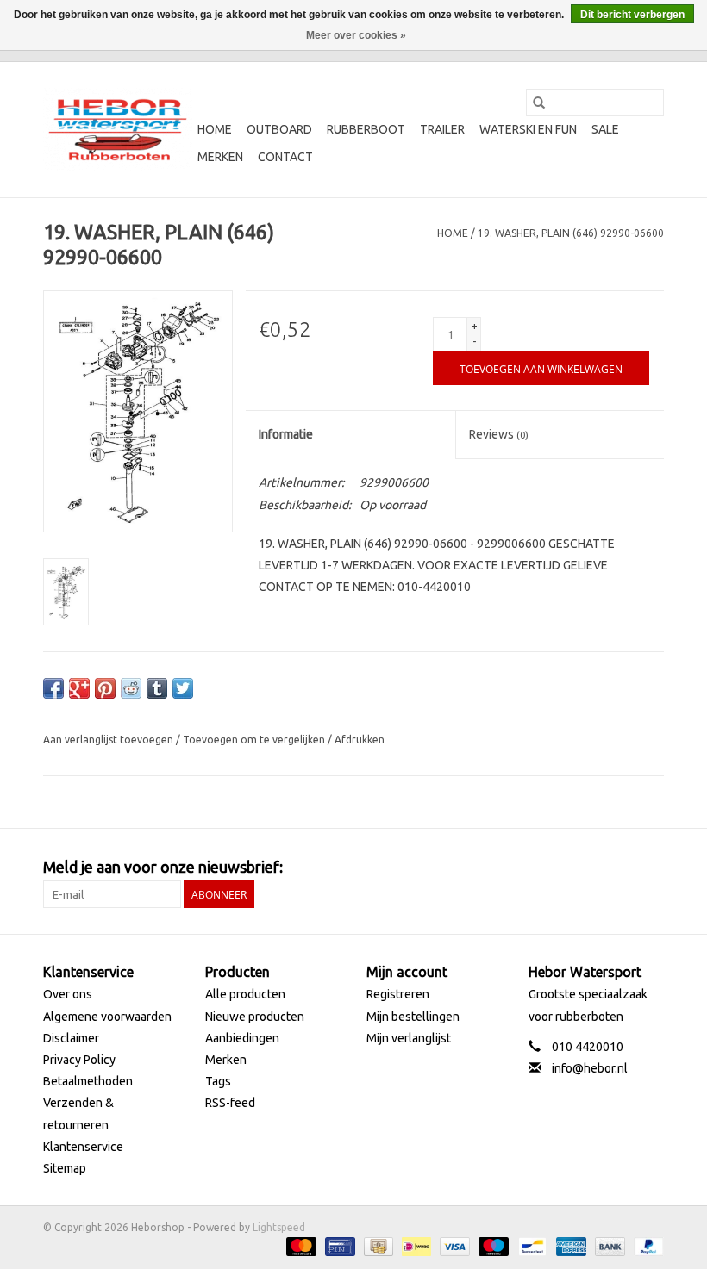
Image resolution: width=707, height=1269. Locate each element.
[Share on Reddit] (131, 688)
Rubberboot (366, 129)
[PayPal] (646, 1245)
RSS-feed (230, 1103)
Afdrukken (360, 739)
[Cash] (377, 1245)
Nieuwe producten (254, 1016)
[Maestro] (491, 1245)
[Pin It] (105, 688)
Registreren (397, 994)
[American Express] (569, 1245)
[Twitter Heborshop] (590, 867)
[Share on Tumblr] (157, 688)
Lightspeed (279, 1227)
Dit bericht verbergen (632, 15)
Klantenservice (83, 1147)
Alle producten (245, 994)
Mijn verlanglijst (408, 1038)
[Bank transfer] (608, 1245)
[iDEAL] (415, 1245)
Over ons (67, 994)
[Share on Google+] (79, 688)
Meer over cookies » (356, 35)
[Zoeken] (539, 102)
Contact (285, 157)
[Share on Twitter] (182, 688)
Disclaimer (71, 1038)
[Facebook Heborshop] (559, 867)
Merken (220, 157)
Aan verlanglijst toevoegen (109, 739)
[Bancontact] (530, 1245)
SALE (605, 129)
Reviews (499, 434)
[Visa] (453, 1245)
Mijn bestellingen (413, 1016)
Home (214, 129)
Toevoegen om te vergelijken (255, 739)
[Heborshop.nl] (117, 129)
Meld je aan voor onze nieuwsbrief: (163, 866)
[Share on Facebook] (53, 688)
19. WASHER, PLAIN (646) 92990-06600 (571, 233)
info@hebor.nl (590, 1068)
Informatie (286, 434)
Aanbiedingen (242, 1038)
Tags (218, 1081)
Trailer (442, 129)
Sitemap (64, 1168)
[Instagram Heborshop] (650, 867)
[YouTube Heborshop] (620, 867)
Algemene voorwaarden (107, 1016)
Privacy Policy (79, 1060)
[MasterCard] (299, 1245)
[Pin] (338, 1245)
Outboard (279, 129)
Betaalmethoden (88, 1081)
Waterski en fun (528, 129)
